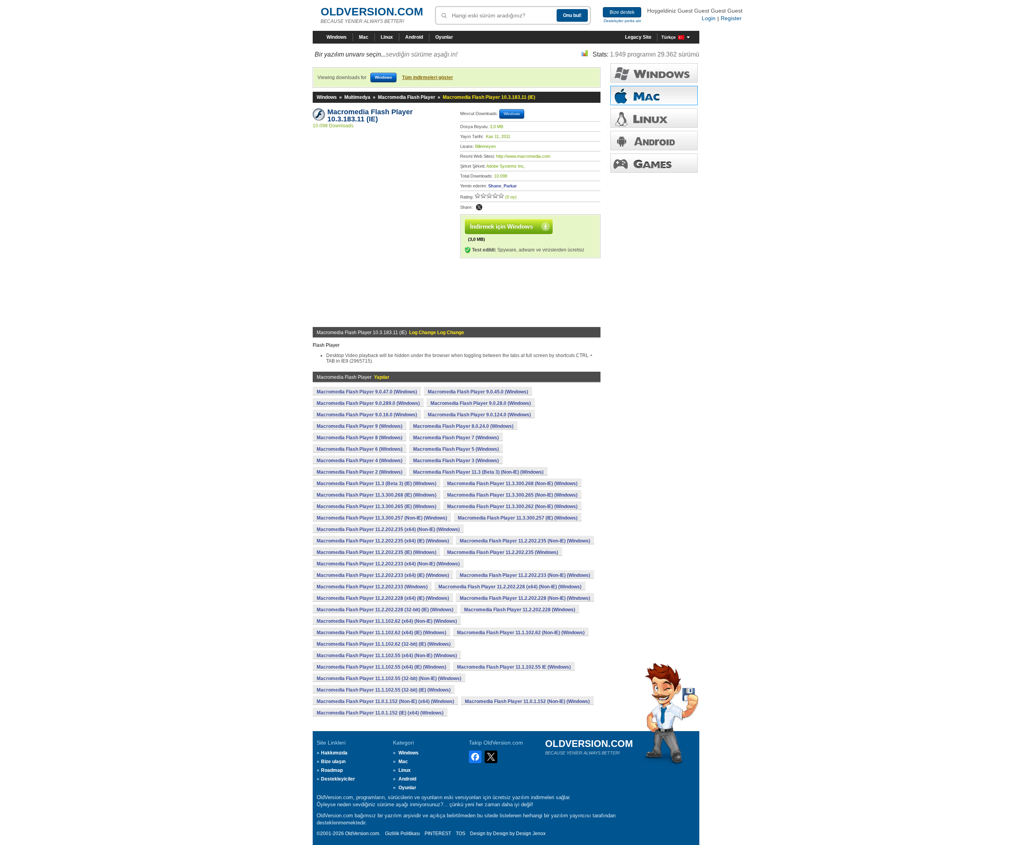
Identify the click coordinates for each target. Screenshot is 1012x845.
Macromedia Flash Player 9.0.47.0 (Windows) (367, 392)
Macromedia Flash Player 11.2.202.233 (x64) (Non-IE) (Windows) (388, 564)
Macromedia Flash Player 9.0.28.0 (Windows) (480, 403)
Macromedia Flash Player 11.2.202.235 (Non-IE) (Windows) (525, 541)
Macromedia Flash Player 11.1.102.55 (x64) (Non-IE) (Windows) (387, 655)
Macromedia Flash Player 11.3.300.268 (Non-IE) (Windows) (512, 483)
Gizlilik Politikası (402, 833)
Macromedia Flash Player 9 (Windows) (359, 426)
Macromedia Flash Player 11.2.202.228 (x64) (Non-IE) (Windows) (510, 587)
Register (731, 18)
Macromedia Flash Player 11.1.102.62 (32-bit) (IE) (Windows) (384, 644)
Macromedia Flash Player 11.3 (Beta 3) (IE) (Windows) (376, 483)
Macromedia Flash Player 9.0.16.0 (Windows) (367, 415)
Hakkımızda (334, 753)
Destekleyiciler (338, 779)
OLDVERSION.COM (372, 12)
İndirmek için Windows (501, 226)
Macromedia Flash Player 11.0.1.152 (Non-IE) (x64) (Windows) (385, 701)
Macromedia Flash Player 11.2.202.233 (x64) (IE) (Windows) (383, 575)
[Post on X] (479, 207)
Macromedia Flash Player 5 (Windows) (456, 449)
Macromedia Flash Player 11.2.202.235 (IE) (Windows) (376, 552)
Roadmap (332, 770)
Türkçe (668, 37)
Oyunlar (444, 37)
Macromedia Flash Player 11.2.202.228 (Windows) (519, 609)
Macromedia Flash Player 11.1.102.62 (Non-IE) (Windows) (521, 632)
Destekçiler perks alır (622, 21)
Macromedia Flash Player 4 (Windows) (359, 460)
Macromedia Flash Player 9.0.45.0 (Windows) (478, 392)
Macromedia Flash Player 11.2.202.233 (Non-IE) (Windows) (525, 575)
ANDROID (654, 140)
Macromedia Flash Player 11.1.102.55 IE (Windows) (514, 667)
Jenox (539, 833)
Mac (363, 37)
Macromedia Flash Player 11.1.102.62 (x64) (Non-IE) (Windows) (387, 621)
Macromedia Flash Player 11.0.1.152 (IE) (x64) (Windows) (380, 713)
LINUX (654, 118)
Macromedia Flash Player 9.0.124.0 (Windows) (479, 415)
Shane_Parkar (502, 185)
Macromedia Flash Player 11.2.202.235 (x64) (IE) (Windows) (383, 541)
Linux (387, 37)
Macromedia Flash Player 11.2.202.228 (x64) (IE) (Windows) (383, 598)
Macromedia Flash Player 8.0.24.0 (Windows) (463, 426)
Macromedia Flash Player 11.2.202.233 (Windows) (372, 587)
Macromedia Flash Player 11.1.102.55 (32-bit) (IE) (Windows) (384, 690)
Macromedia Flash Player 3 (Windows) (456, 460)
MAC (654, 95)
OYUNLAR (654, 163)
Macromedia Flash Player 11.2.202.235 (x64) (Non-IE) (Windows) (388, 529)
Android (414, 37)
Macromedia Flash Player (406, 97)
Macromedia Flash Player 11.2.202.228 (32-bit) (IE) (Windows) (385, 609)
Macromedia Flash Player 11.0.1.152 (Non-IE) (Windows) (527, 701)
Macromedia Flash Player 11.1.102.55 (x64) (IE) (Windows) (381, 667)
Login (709, 18)
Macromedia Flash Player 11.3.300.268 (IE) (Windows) (376, 495)
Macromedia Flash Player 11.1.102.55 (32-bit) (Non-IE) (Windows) (389, 678)
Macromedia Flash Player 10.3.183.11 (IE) (371, 115)
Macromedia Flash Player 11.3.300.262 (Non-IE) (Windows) (512, 506)
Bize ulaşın (333, 761)
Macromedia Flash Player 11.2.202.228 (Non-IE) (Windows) (525, 598)
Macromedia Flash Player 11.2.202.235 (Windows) (502, 552)
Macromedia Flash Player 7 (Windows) (456, 437)
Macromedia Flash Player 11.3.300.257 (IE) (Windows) (518, 518)
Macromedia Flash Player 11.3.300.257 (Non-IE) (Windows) (382, 518)
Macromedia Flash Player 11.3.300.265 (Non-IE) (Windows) (512, 495)
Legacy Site (638, 37)
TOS (460, 833)
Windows (337, 37)
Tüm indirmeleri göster (427, 77)
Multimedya (357, 97)
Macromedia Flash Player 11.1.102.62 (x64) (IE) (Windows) (381, 632)
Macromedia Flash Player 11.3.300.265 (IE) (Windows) (376, 506)
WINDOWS (654, 73)
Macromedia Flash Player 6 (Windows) (359, 449)
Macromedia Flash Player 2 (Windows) (359, 472)
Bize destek (622, 12)
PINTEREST (438, 833)
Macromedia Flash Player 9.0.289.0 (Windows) (368, 403)
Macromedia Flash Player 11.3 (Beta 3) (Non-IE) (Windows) (478, 472)
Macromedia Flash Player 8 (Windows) (359, 437)
